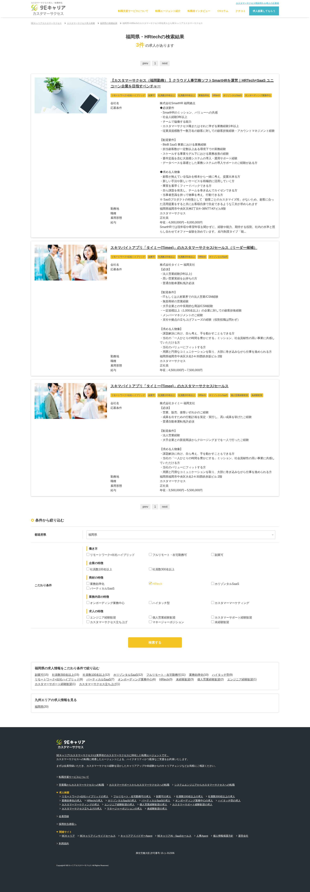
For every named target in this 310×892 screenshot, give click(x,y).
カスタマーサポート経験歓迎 (53, 684)
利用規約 (64, 843)
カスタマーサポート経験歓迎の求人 (192, 804)
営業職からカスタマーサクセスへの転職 (81, 784)
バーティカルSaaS (98, 679)
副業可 (39, 674)
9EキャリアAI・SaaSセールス (174, 835)
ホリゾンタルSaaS (125, 674)
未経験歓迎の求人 (157, 808)
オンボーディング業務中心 (135, 679)
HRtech (164, 679)
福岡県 (39, 706)
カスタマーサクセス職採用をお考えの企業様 (257, 3)
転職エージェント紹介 (167, 10)
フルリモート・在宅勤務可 (163, 674)
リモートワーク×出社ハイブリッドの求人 (85, 796)
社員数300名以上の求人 (221, 796)
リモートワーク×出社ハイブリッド (57, 679)
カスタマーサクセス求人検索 (81, 23)
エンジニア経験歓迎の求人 (119, 804)
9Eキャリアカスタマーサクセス (46, 23)
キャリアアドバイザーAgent (136, 835)
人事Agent (202, 835)
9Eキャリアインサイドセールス (98, 835)
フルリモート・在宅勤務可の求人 (132, 796)
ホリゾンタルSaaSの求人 (122, 800)
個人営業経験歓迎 (208, 679)
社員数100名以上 (94, 674)
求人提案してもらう (264, 10)
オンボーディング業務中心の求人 (194, 800)
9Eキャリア (68, 835)
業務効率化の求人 (72, 800)
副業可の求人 (163, 796)
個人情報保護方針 (223, 835)
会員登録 (64, 816)
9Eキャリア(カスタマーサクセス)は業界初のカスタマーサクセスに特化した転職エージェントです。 (112, 755)
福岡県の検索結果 (108, 23)
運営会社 (243, 835)
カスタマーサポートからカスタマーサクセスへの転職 (139, 784)
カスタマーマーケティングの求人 (80, 804)
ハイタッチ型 (220, 674)
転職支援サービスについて (133, 10)
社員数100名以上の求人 (189, 796)
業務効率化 (196, 674)
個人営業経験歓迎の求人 (153, 804)
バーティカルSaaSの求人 (156, 800)
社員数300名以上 (63, 674)
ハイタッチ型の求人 (229, 800)
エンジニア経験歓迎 (240, 679)
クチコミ (241, 10)
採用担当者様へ (67, 824)
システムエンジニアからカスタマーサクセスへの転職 (204, 784)
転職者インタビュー (199, 10)
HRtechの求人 (95, 800)
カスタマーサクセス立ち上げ (97, 684)
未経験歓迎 (183, 679)
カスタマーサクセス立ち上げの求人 (82, 808)
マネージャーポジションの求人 (124, 808)
